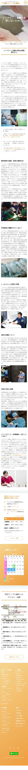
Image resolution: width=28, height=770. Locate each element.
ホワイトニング (5, 719)
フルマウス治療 (5, 730)
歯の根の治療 (19, 675)
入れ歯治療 (18, 681)
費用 (17, 707)
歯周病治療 (18, 677)
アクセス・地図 (14, 538)
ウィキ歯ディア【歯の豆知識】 (14, 42)
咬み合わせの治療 (20, 679)
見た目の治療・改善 (6, 717)
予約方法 (18, 713)
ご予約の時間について (6, 682)
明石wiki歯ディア (20, 723)
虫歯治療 (18, 673)
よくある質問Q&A (6, 684)
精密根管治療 (5, 724)
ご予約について (5, 676)
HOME (3, 42)
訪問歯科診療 (19, 690)
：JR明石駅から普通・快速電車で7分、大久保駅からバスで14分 (14, 647)
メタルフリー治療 (5, 722)
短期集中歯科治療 (5, 728)
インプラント (5, 709)
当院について (5, 692)
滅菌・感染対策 (5, 703)
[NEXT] (22, 554)
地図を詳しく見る (14, 657)
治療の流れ (4, 678)
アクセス (18, 710)
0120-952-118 (15, 506)
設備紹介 (4, 696)
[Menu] (25, 2)
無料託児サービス (20, 721)
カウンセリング (5, 726)
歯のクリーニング (20, 687)
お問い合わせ (19, 718)
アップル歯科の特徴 (6, 680)
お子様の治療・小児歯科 (21, 683)
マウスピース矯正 (5, 713)
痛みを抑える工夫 (20, 671)
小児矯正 (4, 715)
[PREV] (5, 554)
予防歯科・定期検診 (20, 685)
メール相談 (19, 715)
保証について (5, 732)
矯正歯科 (4, 711)
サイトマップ (19, 726)
